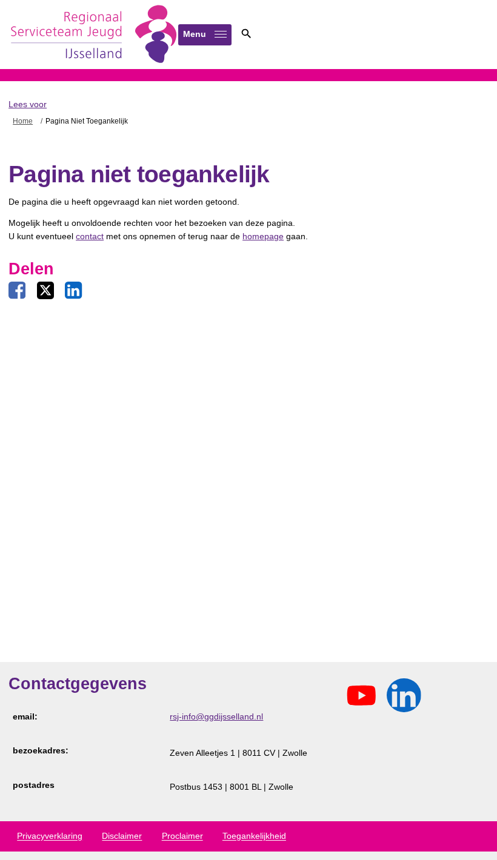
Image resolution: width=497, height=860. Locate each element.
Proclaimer (182, 836)
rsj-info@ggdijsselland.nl (216, 716)
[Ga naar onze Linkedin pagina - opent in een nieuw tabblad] (404, 696)
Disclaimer (122, 836)
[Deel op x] (45, 291)
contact (90, 236)
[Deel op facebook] (16, 291)
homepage (263, 236)
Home (23, 121)
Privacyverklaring (49, 836)
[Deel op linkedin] (73, 291)
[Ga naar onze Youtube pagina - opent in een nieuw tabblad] (361, 696)
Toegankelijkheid (254, 836)
